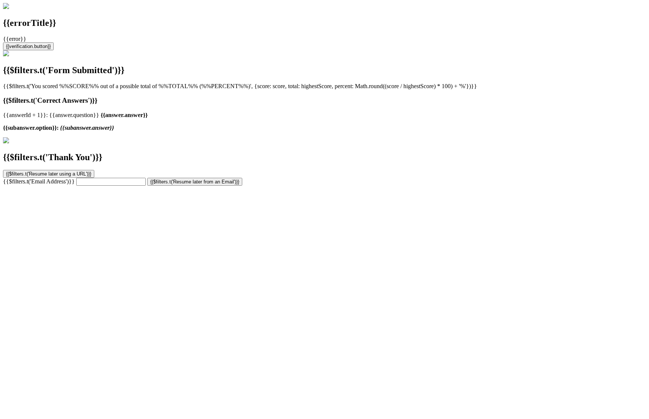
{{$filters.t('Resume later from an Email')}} (194, 182)
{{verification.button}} (28, 46)
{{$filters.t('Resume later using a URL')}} (48, 174)
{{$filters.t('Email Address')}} (39, 181)
